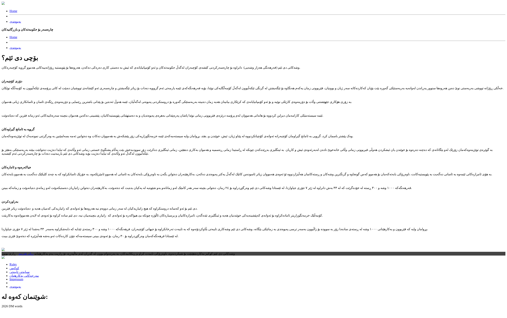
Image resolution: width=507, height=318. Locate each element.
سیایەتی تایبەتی (20, 272)
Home (13, 11)
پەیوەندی (15, 21)
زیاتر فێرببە (25, 253)
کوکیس (14, 268)
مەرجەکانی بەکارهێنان (24, 275)
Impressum (16, 279)
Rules (13, 264)
